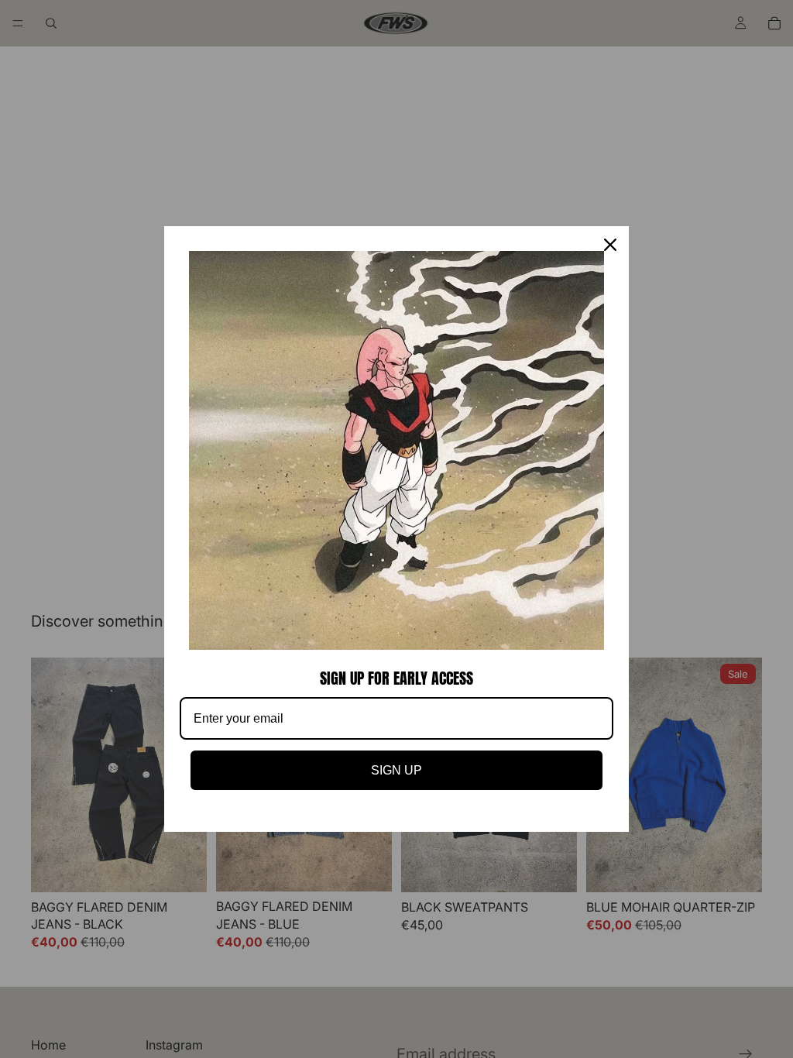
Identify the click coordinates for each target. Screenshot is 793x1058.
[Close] (610, 244)
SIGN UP (396, 770)
